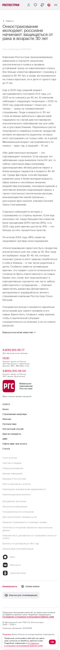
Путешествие (9, 424)
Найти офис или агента (14, 443)
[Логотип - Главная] (10, 4)
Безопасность (9, 586)
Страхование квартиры (14, 414)
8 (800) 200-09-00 (14, 371)
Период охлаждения (12, 468)
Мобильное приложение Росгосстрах (26, 386)
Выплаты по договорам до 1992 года (20, 543)
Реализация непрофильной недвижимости (24, 489)
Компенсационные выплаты (16, 494)
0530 (6, 358)
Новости (10, 21)
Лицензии (6, 634)
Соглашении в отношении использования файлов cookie (28, 617)
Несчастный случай (12, 429)
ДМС (5, 438)
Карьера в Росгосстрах (14, 478)
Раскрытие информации (14, 506)
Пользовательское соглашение (18, 511)
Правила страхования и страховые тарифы (24, 522)
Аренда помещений (12, 473)
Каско (5, 409)
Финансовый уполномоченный (17, 548)
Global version (32, 586)
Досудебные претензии (14, 501)
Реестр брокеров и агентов (16, 484)
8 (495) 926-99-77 (13, 350)
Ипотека (6, 419)
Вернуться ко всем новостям (17, 332)
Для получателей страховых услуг (19, 517)
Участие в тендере (11, 463)
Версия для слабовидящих (23, 595)
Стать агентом (9, 457)
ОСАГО (6, 404)
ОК (52, 642)
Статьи (6, 448)
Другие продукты (11, 434)
